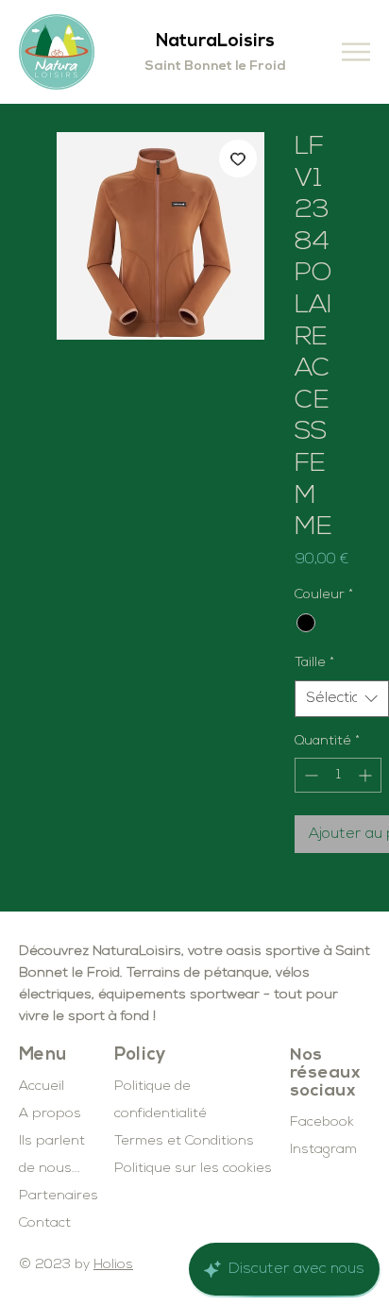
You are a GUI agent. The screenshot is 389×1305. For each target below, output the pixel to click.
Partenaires (58, 1196)
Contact (45, 1223)
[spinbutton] (338, 775)
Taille (314, 663)
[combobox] (342, 698)
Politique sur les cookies (193, 1169)
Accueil (41, 1086)
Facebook (322, 1122)
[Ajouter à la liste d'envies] (238, 158)
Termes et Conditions (184, 1141)
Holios (113, 1265)
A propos (50, 1114)
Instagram (323, 1150)
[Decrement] (309, 775)
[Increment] (367, 775)
